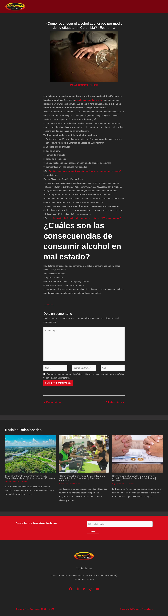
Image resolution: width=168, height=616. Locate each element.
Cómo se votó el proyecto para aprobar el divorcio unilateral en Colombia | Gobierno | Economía (134, 478)
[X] (84, 589)
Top (123, 6)
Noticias (114, 6)
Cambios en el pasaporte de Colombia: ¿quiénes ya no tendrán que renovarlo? (85, 171)
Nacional (94, 85)
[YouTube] (97, 589)
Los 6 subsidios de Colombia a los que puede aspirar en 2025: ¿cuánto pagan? (85, 218)
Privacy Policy (155, 6)
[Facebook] (70, 589)
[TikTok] (90, 589)
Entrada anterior (52, 402)
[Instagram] (77, 589)
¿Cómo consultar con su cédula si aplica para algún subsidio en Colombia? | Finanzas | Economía (82, 478)
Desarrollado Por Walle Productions (136, 609)
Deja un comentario (79, 85)
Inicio (104, 6)
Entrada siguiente (115, 402)
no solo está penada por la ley (89, 100)
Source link (48, 305)
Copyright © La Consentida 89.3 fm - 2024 (34, 609)
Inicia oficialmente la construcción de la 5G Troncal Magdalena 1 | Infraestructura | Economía (30, 477)
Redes (133, 6)
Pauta (142, 6)
